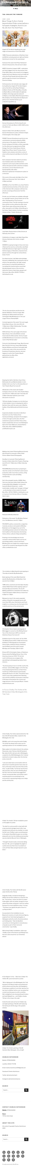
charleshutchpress (15, 2)
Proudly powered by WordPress (10, 1164)
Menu (16, 8)
